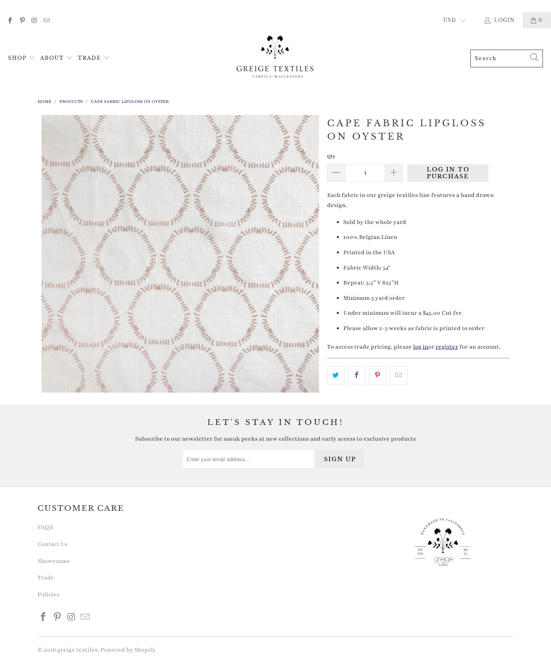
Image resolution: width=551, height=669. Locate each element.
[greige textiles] (275, 58)
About (53, 58)
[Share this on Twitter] (335, 375)
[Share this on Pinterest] (377, 375)
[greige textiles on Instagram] (34, 20)
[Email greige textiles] (46, 20)
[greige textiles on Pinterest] (21, 20)
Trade (90, 58)
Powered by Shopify (128, 650)
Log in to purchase (448, 173)
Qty (331, 156)
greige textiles (77, 650)
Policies (48, 594)
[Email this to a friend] (398, 375)
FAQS (45, 527)
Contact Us (52, 544)
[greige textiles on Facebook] (9, 20)
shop (18, 58)
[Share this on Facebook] (356, 375)
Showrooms (54, 561)
